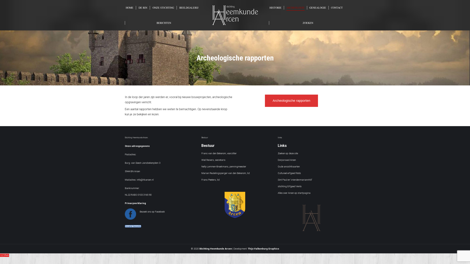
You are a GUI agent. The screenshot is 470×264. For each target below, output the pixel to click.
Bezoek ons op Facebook (152, 211)
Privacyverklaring (135, 203)
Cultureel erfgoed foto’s (289, 173)
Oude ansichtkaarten (289, 166)
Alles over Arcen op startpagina (294, 193)
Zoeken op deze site (288, 153)
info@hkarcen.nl (145, 179)
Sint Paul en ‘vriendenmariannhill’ (295, 179)
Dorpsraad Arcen (287, 160)
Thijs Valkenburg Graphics (263, 248)
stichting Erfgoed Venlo (289, 186)
